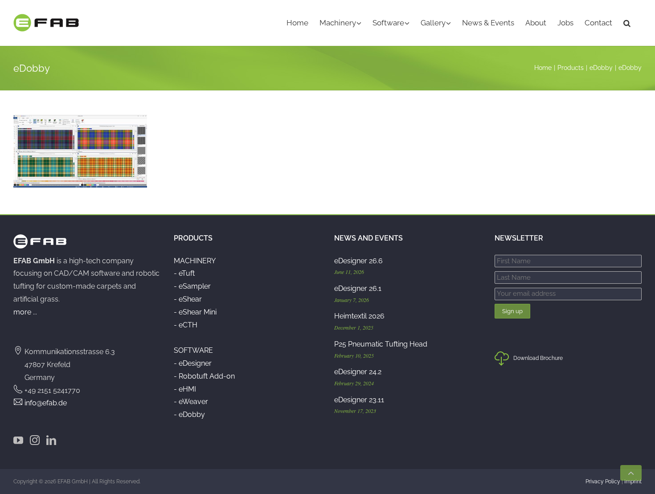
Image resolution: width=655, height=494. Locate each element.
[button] (626, 23)
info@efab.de (46, 403)
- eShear (188, 299)
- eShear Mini (195, 312)
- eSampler (192, 286)
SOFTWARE (193, 350)
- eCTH (185, 325)
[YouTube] (18, 440)
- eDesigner (193, 363)
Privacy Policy (602, 481)
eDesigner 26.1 (357, 288)
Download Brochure (538, 358)
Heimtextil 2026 (359, 316)
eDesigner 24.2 (357, 371)
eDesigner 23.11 (359, 400)
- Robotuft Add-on (204, 376)
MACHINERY (195, 261)
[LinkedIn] (51, 440)
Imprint (633, 481)
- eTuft (184, 273)
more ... (25, 312)
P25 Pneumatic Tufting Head (380, 344)
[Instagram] (35, 440)
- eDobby (189, 414)
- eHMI (185, 389)
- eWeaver (191, 401)
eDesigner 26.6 (358, 261)
